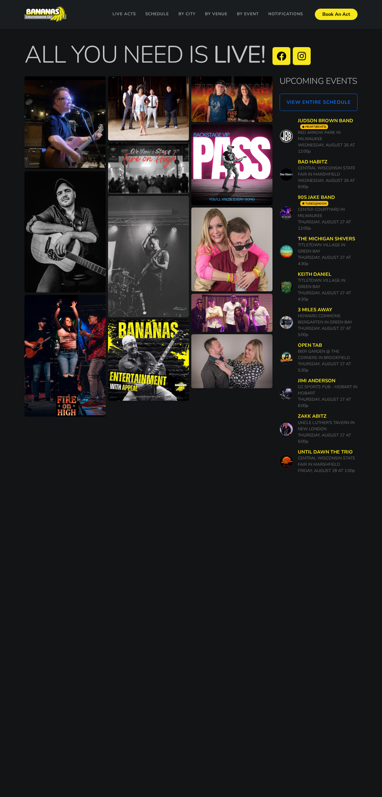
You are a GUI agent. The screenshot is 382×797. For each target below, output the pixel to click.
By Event (248, 14)
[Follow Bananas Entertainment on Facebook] (281, 56)
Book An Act (336, 14)
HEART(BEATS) (315, 127)
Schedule (157, 14)
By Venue (216, 14)
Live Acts (124, 14)
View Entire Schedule (318, 102)
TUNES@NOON (315, 203)
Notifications (285, 14)
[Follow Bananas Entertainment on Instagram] (302, 56)
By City (186, 14)
